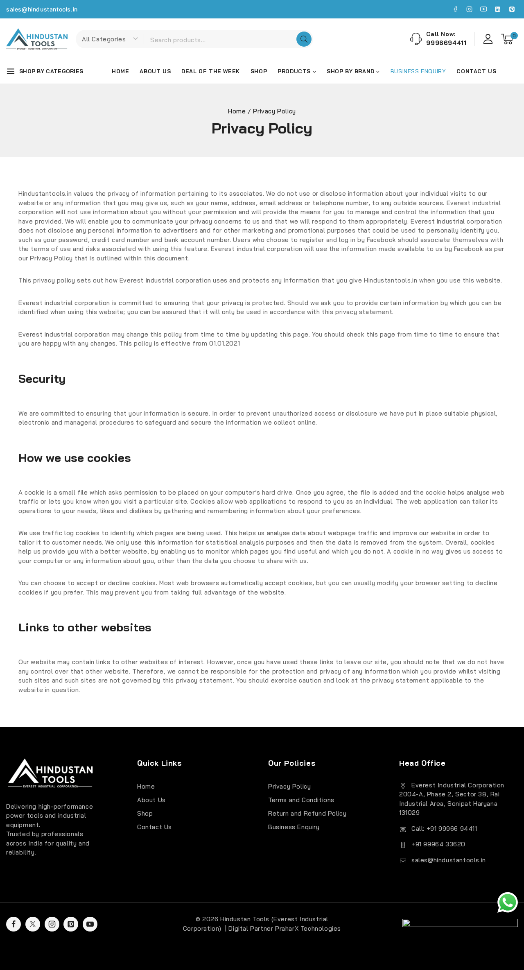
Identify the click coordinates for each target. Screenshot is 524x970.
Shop (259, 71)
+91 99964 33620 (438, 844)
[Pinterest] (512, 9)
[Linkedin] (498, 9)
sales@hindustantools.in (42, 9)
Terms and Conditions (301, 800)
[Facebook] (455, 9)
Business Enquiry (294, 827)
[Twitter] (32, 924)
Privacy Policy (289, 786)
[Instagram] (469, 9)
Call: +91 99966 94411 (444, 828)
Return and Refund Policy (307, 813)
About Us (155, 71)
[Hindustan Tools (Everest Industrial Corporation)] (37, 39)
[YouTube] (483, 9)
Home (120, 71)
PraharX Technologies (308, 928)
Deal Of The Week (210, 71)
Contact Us (476, 71)
